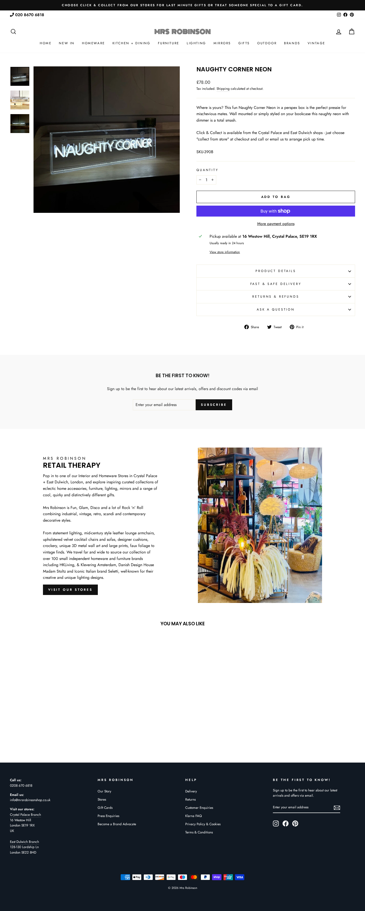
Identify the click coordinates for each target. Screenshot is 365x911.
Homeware (93, 43)
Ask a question (276, 309)
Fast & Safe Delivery (275, 283)
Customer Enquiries (199, 807)
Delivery (191, 791)
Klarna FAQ (193, 815)
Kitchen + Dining (131, 43)
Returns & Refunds (275, 296)
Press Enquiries (108, 815)
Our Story (104, 791)
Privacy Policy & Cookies (202, 823)
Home (45, 43)
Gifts (244, 43)
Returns (190, 799)
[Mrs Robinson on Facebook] (286, 823)
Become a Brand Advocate (117, 823)
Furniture (168, 43)
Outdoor (267, 43)
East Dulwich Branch (24, 841)
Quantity (207, 170)
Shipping (223, 88)
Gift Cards (105, 807)
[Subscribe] (337, 807)
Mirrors (222, 43)
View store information (225, 252)
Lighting (196, 43)
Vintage (316, 43)
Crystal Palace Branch (25, 814)
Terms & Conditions (199, 832)
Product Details (276, 271)
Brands (292, 43)
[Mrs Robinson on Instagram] (276, 823)
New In (66, 43)
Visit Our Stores (70, 589)
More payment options (275, 224)
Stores (102, 799)
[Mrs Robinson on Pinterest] (295, 823)
